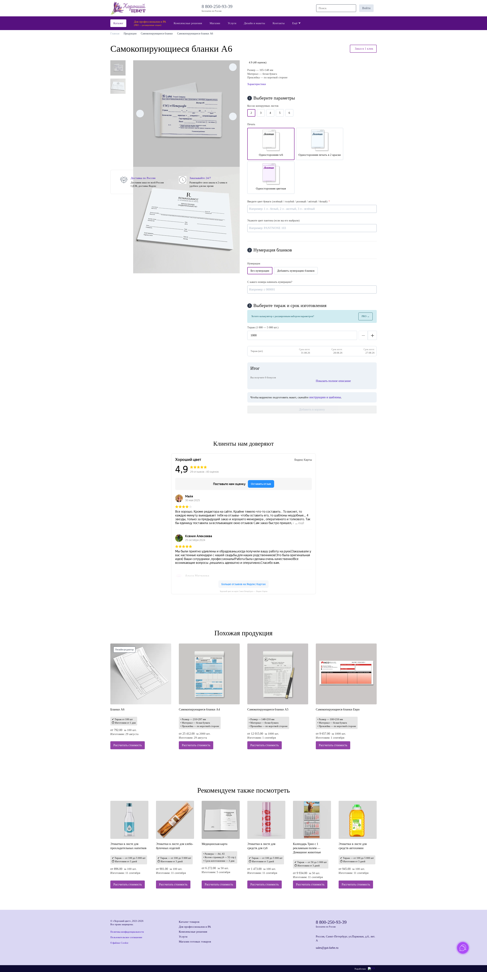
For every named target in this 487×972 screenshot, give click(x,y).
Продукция (130, 33)
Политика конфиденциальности (127, 931)
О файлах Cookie (119, 942)
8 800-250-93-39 (218, 6)
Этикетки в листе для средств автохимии (353, 846)
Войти (366, 8)
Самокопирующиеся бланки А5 (267, 709)
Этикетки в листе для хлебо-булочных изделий (174, 846)
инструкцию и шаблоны (325, 397)
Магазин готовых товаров (195, 941)
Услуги (183, 936)
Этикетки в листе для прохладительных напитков (128, 846)
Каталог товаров (189, 921)
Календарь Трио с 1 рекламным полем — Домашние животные (307, 848)
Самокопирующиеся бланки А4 (199, 709)
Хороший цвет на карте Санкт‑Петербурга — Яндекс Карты (243, 591)
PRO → (365, 316)
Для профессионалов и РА (195, 926)
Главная (114, 33)
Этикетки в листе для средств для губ (261, 846)
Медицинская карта (214, 844)
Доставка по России (143, 178)
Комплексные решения (193, 931)
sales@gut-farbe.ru (327, 947)
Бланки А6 (117, 709)
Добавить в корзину (312, 409)
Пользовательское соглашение (126, 937)
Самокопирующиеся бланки (157, 33)
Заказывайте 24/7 (200, 178)
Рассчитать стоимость (127, 745)
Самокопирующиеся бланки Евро (338, 709)
